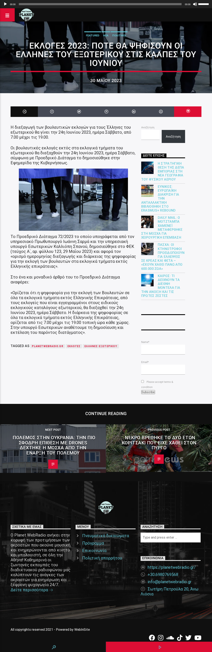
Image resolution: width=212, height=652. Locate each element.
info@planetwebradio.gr (170, 581)
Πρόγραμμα (93, 543)
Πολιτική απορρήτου (102, 558)
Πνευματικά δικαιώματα (105, 535)
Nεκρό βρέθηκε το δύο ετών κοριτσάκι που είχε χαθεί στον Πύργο (159, 442)
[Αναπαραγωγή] (5, 4)
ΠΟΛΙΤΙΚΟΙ (119, 35)
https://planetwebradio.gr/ (172, 567)
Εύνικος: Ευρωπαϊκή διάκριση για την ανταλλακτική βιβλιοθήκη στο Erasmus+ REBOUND (160, 198)
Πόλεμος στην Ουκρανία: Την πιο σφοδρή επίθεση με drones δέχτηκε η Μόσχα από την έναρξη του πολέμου (54, 445)
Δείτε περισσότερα (30, 589)
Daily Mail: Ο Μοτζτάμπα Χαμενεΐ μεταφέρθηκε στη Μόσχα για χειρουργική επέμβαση (162, 227)
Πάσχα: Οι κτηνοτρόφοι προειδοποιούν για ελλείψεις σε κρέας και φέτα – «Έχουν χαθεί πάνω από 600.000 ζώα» (163, 256)
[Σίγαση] (195, 4)
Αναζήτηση (147, 127)
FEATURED (92, 35)
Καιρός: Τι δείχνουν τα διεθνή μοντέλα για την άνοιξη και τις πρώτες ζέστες (160, 286)
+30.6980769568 (163, 574)
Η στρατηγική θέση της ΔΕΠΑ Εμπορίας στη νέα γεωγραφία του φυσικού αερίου (162, 171)
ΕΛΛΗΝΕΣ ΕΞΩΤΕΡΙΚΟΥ (100, 346)
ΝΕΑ (105, 35)
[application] (106, 4)
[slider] (204, 3)
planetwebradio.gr (47, 346)
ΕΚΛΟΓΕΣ (73, 346)
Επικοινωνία (94, 550)
